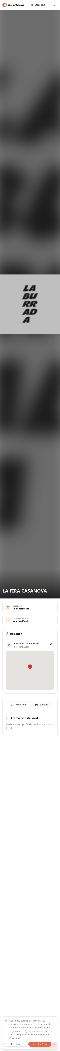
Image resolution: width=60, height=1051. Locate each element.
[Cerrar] (54, 1044)
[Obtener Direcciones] (51, 644)
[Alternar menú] (54, 5)
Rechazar (16, 1044)
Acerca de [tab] (21, 704)
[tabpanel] (30, 724)
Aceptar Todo (40, 1044)
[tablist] (30, 704)
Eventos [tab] (44, 704)
